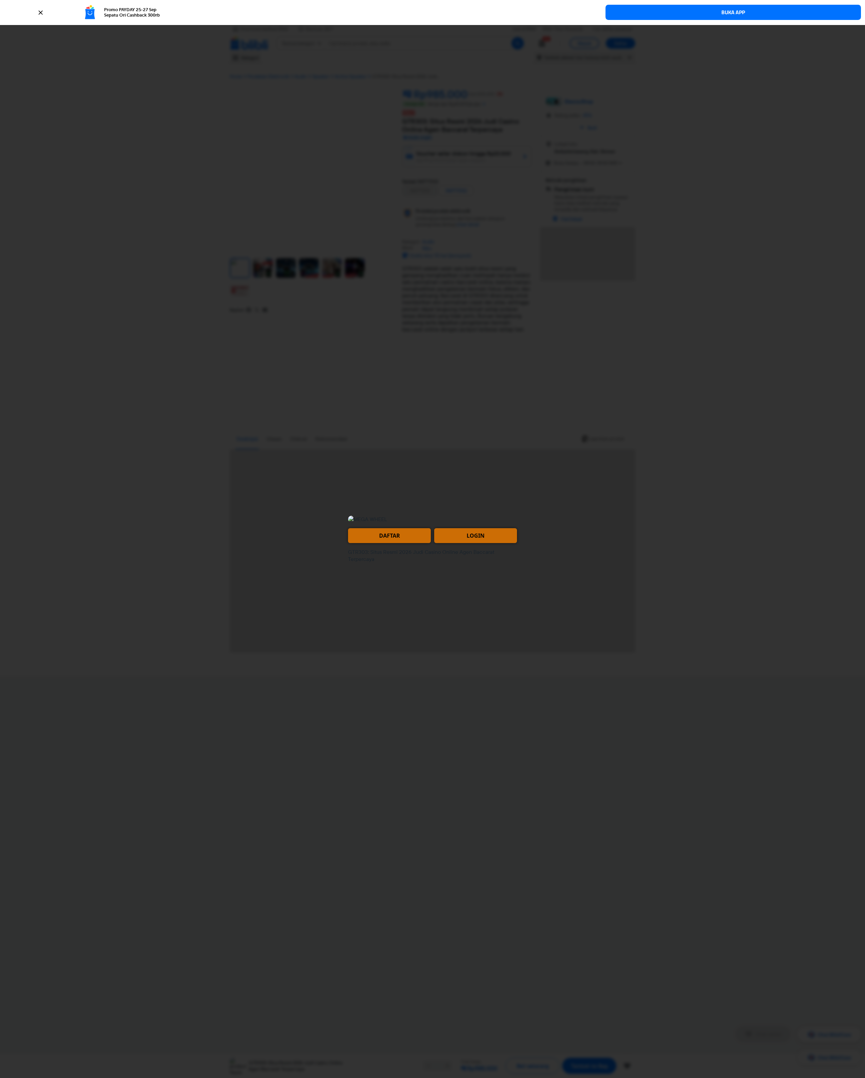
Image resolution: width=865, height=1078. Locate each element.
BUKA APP (733, 12)
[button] (432, 12)
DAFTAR (389, 535)
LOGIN (476, 535)
